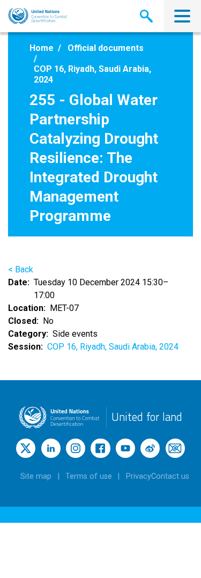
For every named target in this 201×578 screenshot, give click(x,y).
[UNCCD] (38, 16)
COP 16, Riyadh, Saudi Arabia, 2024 (112, 347)
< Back (20, 269)
